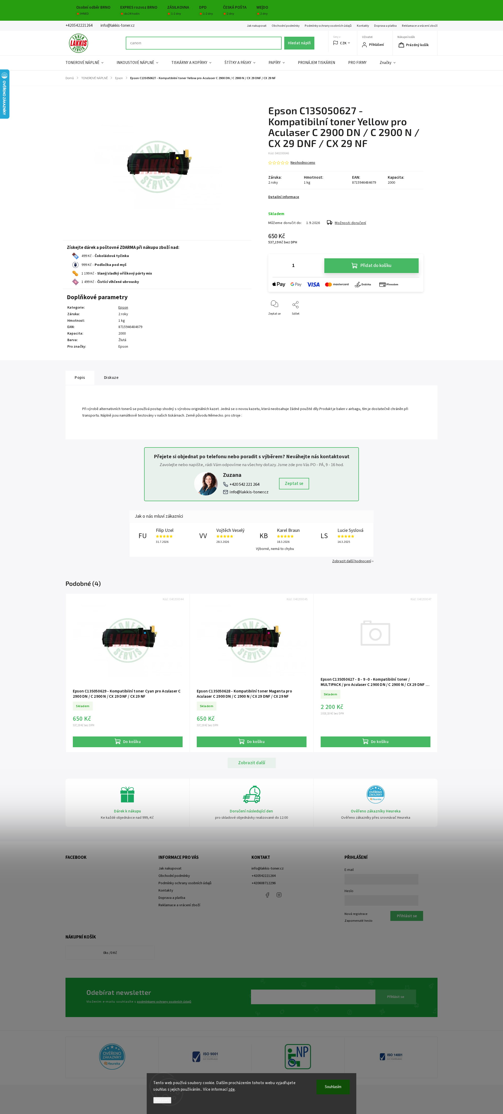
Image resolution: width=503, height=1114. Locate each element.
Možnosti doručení (350, 223)
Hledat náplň (299, 43)
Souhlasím (333, 1087)
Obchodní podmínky (285, 26)
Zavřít (415, 322)
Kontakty (363, 26)
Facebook (267, 895)
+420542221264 (264, 875)
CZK (343, 43)
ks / (110, 952)
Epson (123, 307)
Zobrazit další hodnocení (351, 561)
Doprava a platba (385, 26)
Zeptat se (294, 483)
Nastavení (162, 1100)
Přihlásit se (395, 997)
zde (231, 1089)
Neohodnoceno (303, 163)
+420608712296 (264, 883)
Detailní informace (283, 197)
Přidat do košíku (375, 266)
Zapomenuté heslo (359, 920)
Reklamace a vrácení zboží (420, 26)
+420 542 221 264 (244, 484)
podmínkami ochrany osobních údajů (164, 1001)
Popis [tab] (80, 377)
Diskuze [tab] (111, 377)
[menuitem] (87, 63)
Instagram (279, 895)
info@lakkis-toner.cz (249, 492)
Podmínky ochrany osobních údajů (328, 26)
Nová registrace (356, 913)
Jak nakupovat (256, 26)
